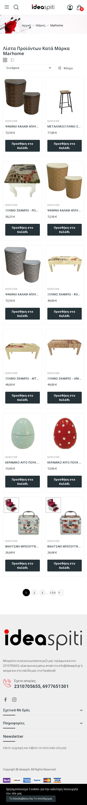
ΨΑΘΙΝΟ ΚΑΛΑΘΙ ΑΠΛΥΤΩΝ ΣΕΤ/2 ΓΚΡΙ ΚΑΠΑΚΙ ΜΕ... (22, 294)
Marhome (11, 121)
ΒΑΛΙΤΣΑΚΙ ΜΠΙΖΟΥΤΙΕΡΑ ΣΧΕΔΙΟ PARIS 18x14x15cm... (22, 546)
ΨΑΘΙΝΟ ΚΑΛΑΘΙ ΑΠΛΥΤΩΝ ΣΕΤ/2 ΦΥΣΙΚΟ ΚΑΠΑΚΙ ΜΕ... (64, 210)
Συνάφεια (29, 67)
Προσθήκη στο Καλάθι (22, 146)
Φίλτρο (68, 68)
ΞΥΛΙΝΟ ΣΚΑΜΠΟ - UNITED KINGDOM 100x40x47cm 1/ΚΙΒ (64, 378)
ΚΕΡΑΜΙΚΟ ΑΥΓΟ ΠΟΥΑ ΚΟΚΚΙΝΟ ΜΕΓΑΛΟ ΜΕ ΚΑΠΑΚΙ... (64, 462)
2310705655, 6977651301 (41, 686)
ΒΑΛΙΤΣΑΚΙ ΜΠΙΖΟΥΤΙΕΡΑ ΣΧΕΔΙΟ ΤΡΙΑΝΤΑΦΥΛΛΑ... (64, 546)
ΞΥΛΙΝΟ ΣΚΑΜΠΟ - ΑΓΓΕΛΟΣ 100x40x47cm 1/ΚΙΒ (22, 378)
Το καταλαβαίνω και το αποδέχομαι (31, 798)
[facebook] (5, 699)
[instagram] (14, 699)
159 (53, 593)
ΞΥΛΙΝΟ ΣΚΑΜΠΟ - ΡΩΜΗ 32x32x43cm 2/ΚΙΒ (22, 210)
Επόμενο (59, 592)
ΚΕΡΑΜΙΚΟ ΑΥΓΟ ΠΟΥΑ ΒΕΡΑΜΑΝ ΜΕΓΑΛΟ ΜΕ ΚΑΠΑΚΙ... (22, 462)
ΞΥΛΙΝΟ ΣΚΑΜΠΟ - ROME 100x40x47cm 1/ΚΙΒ (64, 294)
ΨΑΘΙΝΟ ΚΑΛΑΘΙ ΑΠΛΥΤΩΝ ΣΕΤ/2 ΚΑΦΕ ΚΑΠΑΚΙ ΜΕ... (22, 126)
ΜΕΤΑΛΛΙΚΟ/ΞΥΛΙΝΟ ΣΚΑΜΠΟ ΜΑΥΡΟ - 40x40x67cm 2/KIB (64, 126)
